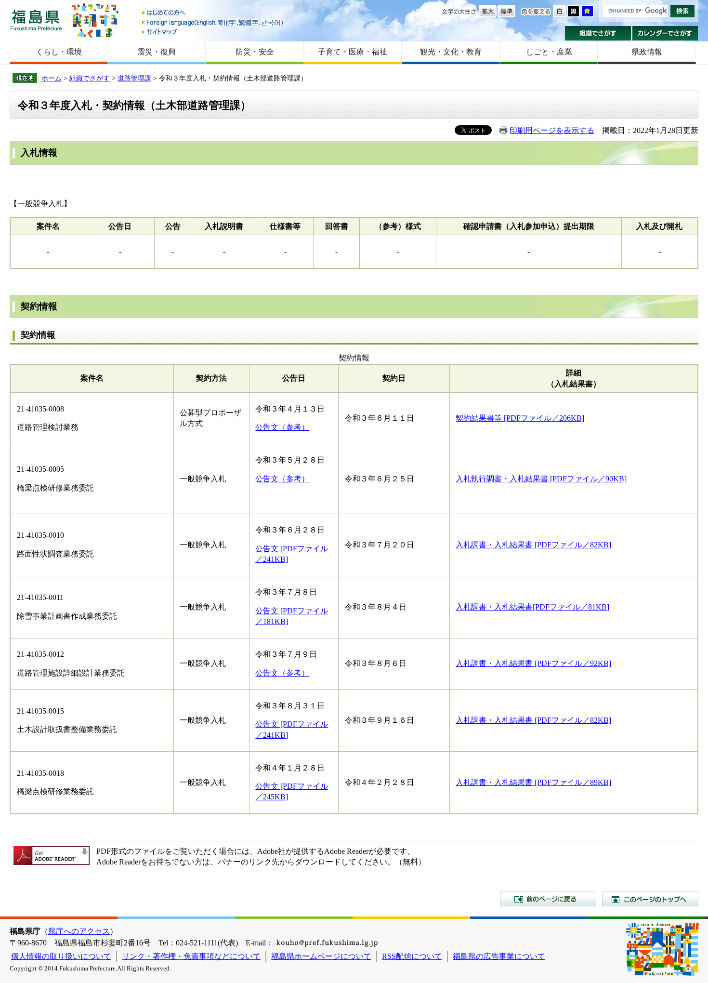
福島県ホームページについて (321, 956)
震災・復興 (156, 52)
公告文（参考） (282, 427)
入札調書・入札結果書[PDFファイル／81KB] (532, 607)
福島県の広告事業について (499, 956)
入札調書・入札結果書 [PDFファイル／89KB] (533, 782)
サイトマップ (213, 31)
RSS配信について (412, 956)
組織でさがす (598, 33)
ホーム (51, 78)
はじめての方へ (213, 13)
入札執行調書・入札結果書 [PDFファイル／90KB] (541, 479)
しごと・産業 (549, 52)
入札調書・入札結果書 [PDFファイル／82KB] (533, 545)
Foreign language (213, 22)
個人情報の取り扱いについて (61, 956)
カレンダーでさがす (665, 33)
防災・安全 (255, 52)
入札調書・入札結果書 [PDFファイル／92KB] (533, 663)
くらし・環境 (59, 52)
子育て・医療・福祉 (352, 52)
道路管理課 (134, 78)
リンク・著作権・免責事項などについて (191, 956)
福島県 (36, 20)
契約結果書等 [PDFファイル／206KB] (520, 418)
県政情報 (646, 52)
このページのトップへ (650, 898)
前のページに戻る (548, 898)
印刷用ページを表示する (552, 130)
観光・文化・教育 (451, 52)
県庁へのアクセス (79, 931)
